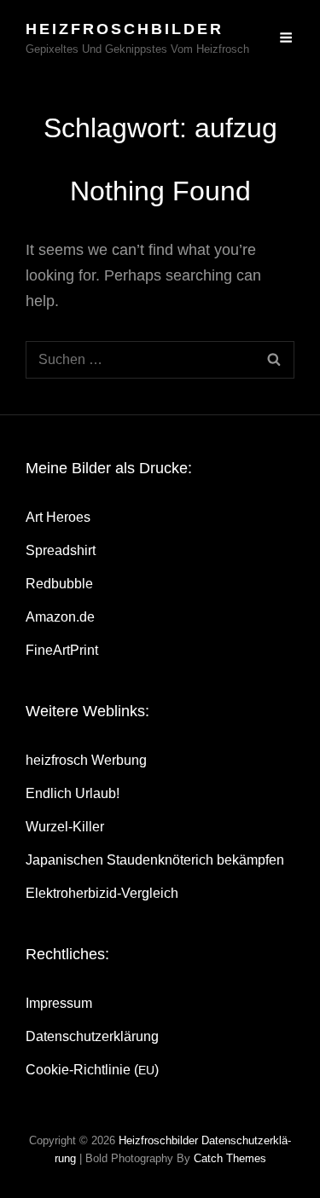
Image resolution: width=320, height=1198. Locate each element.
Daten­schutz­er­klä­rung (92, 1036)
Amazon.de (60, 617)
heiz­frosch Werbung (86, 760)
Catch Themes (230, 1158)
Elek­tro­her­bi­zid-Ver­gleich (102, 893)
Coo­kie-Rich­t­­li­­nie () (92, 1069)
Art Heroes (58, 517)
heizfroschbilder (125, 29)
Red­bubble (59, 583)
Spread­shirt (61, 550)
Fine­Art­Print (62, 650)
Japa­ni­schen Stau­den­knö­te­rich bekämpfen (155, 860)
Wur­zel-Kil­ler (65, 826)
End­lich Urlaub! (72, 793)
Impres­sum (59, 1003)
